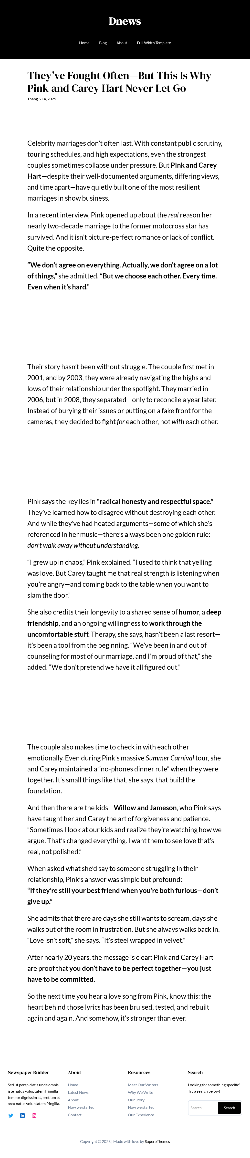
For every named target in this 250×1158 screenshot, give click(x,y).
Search (229, 1107)
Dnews (125, 20)
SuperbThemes (157, 1141)
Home (84, 42)
